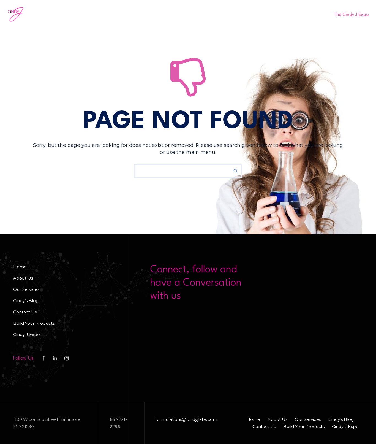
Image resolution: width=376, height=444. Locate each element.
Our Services (112, 14)
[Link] (317, 14)
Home (53, 14)
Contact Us (187, 14)
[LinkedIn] (55, 358)
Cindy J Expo (26, 334)
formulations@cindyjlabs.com (186, 419)
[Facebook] (43, 358)
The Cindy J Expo (351, 14)
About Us (78, 14)
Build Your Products (233, 14)
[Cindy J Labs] (15, 14)
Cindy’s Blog (151, 14)
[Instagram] (66, 358)
